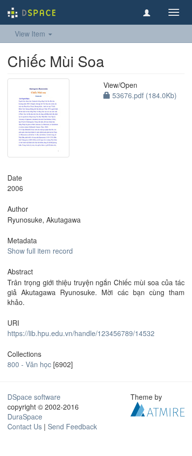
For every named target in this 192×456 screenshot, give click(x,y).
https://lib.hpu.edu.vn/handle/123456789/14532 (81, 333)
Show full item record (40, 251)
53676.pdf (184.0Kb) (143, 95)
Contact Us (24, 426)
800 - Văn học (29, 364)
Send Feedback (72, 426)
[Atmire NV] (157, 408)
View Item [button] (31, 33)
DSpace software (34, 397)
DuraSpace (24, 416)
